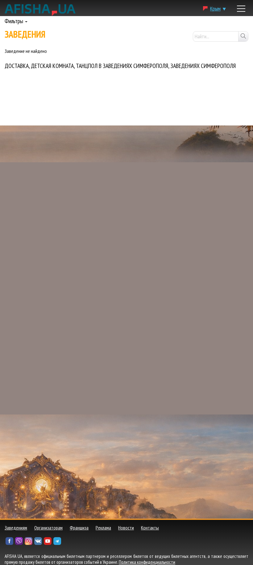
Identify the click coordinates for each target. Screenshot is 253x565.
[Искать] (243, 36)
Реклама (103, 528)
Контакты (150, 528)
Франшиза (79, 528)
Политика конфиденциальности (147, 562)
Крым (215, 8)
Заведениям (16, 528)
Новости (126, 528)
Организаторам (48, 528)
